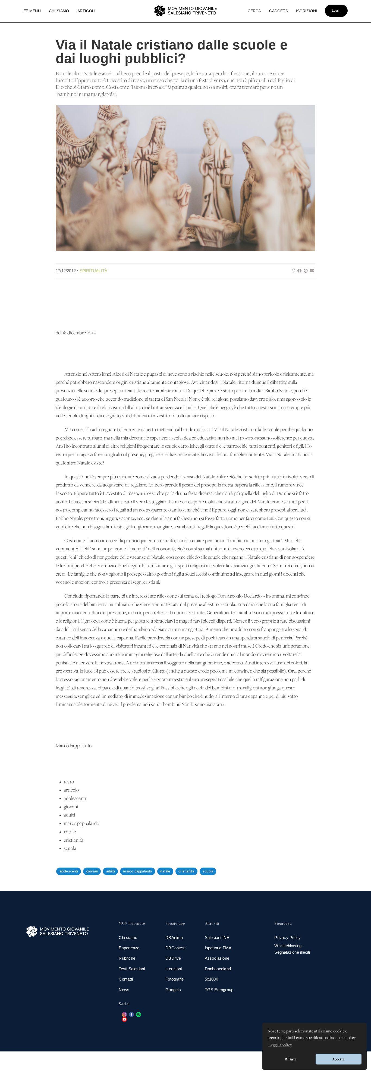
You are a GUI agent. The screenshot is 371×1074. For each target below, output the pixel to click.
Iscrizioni (173, 968)
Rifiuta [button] (291, 1059)
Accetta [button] (338, 1059)
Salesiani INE (217, 937)
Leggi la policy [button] (280, 1045)
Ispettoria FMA (218, 948)
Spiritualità (93, 270)
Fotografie (174, 979)
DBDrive (173, 958)
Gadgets (173, 989)
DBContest (175, 948)
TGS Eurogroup (219, 989)
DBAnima (174, 937)
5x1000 (211, 979)
